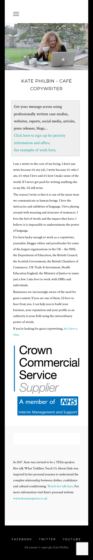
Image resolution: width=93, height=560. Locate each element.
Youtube (72, 539)
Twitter (47, 539)
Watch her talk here (60, 486)
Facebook (22, 539)
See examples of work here (34, 150)
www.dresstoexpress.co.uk (30, 498)
